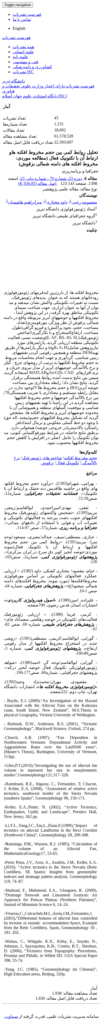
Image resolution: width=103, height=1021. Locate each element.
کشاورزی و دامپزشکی (32, 67)
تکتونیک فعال (67, 463)
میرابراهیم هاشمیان (25, 202)
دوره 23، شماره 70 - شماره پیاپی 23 (51, 178)
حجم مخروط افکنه (80, 458)
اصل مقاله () (37, 183)
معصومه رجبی (84, 202)
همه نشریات (23, 47)
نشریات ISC (23, 72)
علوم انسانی (23, 52)
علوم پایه (20, 57)
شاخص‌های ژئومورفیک (42, 458)
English (19, 28)
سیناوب (11, 1016)
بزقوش (47, 463)
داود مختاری (56, 202)
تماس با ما (22, 19)
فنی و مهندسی (25, 62)
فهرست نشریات (27, 14)
